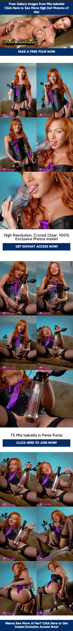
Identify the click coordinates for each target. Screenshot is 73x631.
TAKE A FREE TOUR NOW (36, 52)
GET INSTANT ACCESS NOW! (37, 246)
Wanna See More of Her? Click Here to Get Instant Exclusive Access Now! (36, 625)
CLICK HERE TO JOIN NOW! (36, 443)
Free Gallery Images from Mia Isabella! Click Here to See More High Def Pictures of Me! (37, 8)
